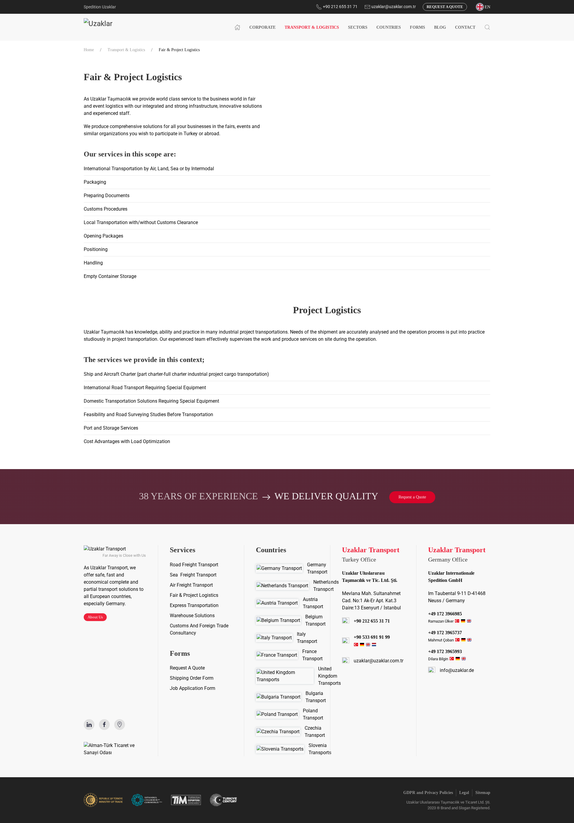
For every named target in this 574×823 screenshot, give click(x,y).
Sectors (357, 27)
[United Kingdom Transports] (287, 676)
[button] (483, 6)
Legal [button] (464, 792)
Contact (465, 27)
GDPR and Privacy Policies (428, 792)
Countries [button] (388, 27)
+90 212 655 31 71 (340, 6)
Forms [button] (417, 27)
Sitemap (482, 792)
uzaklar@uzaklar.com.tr (393, 6)
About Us (95, 617)
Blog (440, 27)
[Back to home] (111, 27)
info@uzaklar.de (457, 670)
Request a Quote (445, 6)
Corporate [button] (262, 27)
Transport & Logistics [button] (312, 27)
